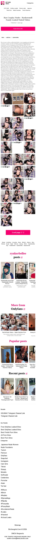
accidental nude (8, 509)
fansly (3, 244)
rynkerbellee (32, 244)
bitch (4, 493)
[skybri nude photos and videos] (14, 322)
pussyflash (6, 506)
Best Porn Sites (6, 438)
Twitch (3, 450)
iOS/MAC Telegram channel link (13, 413)
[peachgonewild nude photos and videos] (7, 386)
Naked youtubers (17, 10)
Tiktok (3, 467)
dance (29, 242)
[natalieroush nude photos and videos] (21, 386)
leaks (4, 512)
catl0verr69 (12, 245)
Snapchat (4, 458)
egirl (12, 244)
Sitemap (18, 525)
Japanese (29, 8)
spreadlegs (6, 498)
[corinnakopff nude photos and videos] (7, 354)
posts (17, 257)
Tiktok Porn (9, 10)
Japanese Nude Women (9, 445)
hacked (5, 515)
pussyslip (5, 504)
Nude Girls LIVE (18, 28)
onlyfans (9, 242)
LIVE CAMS (6, 8)
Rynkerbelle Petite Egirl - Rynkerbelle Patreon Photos (7, 282)
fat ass (16, 244)
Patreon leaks (22, 8)
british (24, 242)
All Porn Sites (6, 435)
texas (4, 242)
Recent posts (17, 373)
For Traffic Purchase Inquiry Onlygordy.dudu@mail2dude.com (18, 537)
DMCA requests (17, 533)
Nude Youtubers (7, 447)
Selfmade (4, 475)
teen (20, 242)
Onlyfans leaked (14, 8)
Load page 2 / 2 (18, 232)
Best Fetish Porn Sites (9, 432)
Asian (3, 483)
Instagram (4, 461)
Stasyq (3, 469)
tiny (33, 242)
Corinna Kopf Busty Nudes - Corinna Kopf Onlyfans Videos (7, 366)
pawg (21, 244)
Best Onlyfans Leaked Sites (11, 430)
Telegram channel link (9, 416)
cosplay (15, 242)
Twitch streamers (26, 10)
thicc (26, 244)
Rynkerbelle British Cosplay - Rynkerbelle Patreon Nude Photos (21, 282)
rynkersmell (27, 245)
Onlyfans (17, 308)
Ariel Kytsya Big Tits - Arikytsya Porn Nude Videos (21, 366)
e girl (8, 244)
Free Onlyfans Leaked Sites (11, 427)
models (3, 472)
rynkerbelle (20, 245)
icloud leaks (6, 517)
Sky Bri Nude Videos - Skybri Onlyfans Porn (14, 332)
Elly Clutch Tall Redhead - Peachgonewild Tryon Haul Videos (7, 399)
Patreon (4, 453)
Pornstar (4, 480)
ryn (7, 245)
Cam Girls (4, 464)
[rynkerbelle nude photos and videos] (7, 270)
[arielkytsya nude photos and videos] (21, 354)
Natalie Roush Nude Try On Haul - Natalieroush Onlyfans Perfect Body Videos (21, 399)
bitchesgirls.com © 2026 (17, 529)
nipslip (4, 501)
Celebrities (5, 478)
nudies (4, 495)
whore (4, 490)
